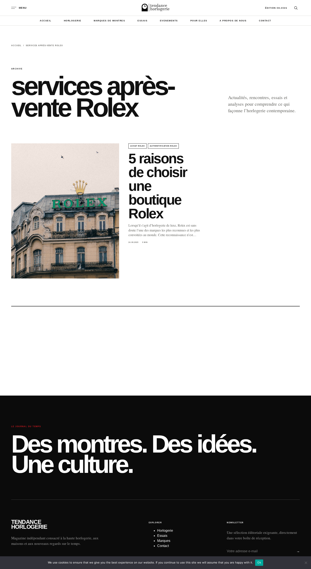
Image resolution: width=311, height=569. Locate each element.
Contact (265, 20)
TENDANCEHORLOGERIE (29, 524)
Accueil (45, 20)
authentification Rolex (163, 146)
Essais (142, 20)
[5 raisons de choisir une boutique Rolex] (65, 210)
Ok (259, 562)
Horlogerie (72, 20)
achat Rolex (137, 146)
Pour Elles (198, 20)
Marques (163, 541)
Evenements (169, 20)
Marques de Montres (109, 20)
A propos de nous (233, 20)
